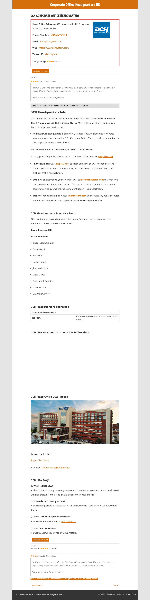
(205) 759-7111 (68, 521)
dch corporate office (59, 579)
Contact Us (111, 594)
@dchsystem (51, 54)
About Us (101, 594)
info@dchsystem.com (51, 41)
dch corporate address (40, 579)
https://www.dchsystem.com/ (54, 47)
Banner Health (37, 585)
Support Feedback (40, 460)
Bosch (116, 585)
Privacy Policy (131, 594)
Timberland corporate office (56, 467)
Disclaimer (120, 594)
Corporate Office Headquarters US (75, 4)
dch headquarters (90, 579)
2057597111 (59, 35)
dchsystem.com (77, 195)
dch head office (75, 579)
